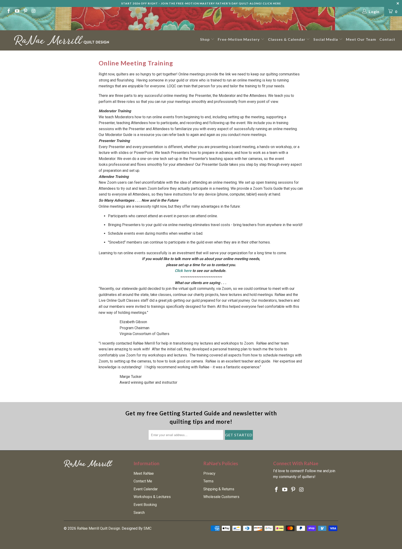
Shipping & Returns (218, 489)
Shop (205, 39)
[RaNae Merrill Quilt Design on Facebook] (8, 11)
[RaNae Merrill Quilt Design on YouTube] (16, 11)
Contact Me (143, 481)
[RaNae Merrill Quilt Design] (61, 40)
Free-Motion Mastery (239, 39)
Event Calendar (146, 489)
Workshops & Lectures (152, 497)
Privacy (209, 473)
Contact (387, 39)
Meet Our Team (361, 39)
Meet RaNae (144, 473)
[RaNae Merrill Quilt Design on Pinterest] (25, 11)
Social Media (326, 39)
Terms (208, 481)
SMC (147, 528)
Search (139, 512)
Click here (183, 270)
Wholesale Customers (221, 497)
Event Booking (145, 504)
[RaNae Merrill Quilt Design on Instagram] (33, 11)
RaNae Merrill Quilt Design (98, 528)
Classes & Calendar (287, 39)
